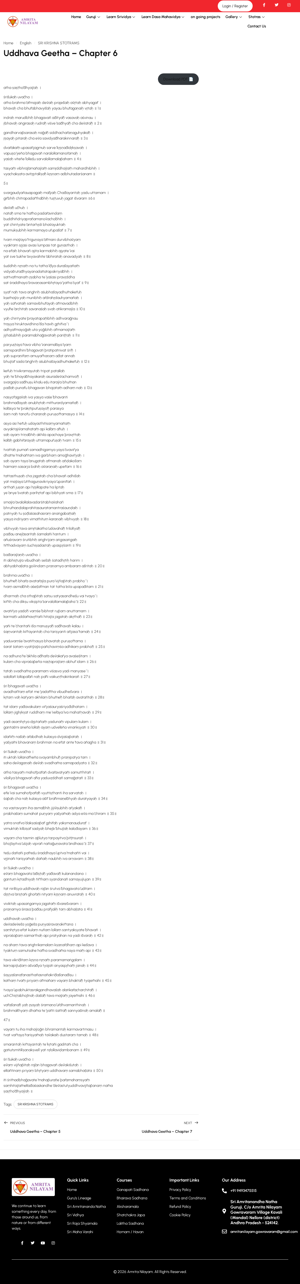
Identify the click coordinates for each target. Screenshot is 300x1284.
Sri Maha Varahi (80, 1232)
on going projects (205, 17)
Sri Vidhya (75, 1215)
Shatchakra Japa (131, 1215)
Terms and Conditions (187, 1198)
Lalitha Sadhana (130, 1223)
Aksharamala (128, 1206)
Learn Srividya (119, 17)
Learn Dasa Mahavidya (161, 17)
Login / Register (235, 6)
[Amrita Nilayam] (22, 21)
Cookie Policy (180, 1215)
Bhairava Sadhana (132, 1198)
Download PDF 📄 (178, 79)
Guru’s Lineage (79, 1198)
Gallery (231, 17)
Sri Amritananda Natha (86, 1206)
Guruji (91, 17)
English (25, 43)
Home (76, 17)
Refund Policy (180, 1206)
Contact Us (257, 26)
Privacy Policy (180, 1189)
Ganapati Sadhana (133, 1189)
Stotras (254, 17)
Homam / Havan (130, 1232)
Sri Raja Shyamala (82, 1223)
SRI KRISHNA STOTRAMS (58, 43)
